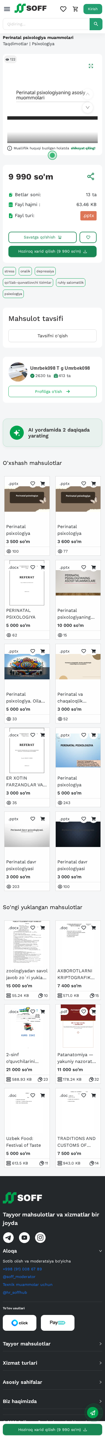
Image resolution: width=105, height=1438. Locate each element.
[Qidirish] (96, 24)
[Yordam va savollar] (92, 1412)
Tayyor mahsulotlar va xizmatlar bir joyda (51, 1218)
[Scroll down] (87, 107)
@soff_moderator (19, 1276)
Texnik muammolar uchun (28, 1284)
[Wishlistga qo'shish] (88, 237)
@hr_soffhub (15, 1292)
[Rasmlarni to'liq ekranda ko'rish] (91, 65)
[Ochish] (52, 155)
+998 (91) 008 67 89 (22, 1269)
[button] (52, 1251)
